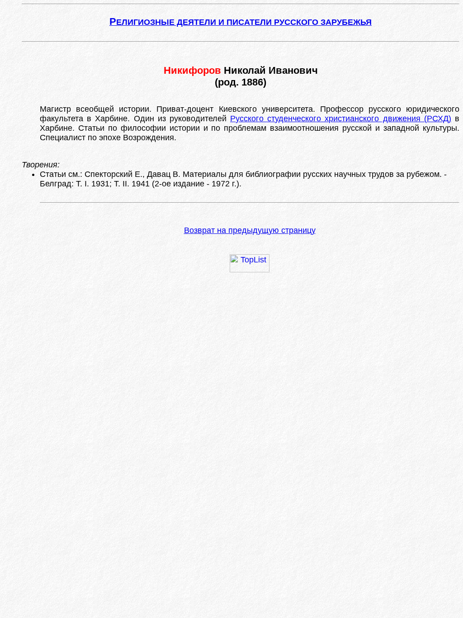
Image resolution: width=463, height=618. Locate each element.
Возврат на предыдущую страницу (250, 230)
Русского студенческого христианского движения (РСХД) (340, 118)
